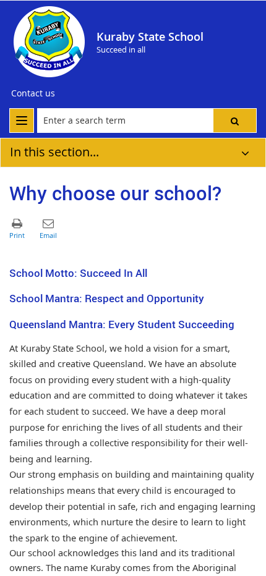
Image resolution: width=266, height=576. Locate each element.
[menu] (21, 120)
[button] (235, 120)
